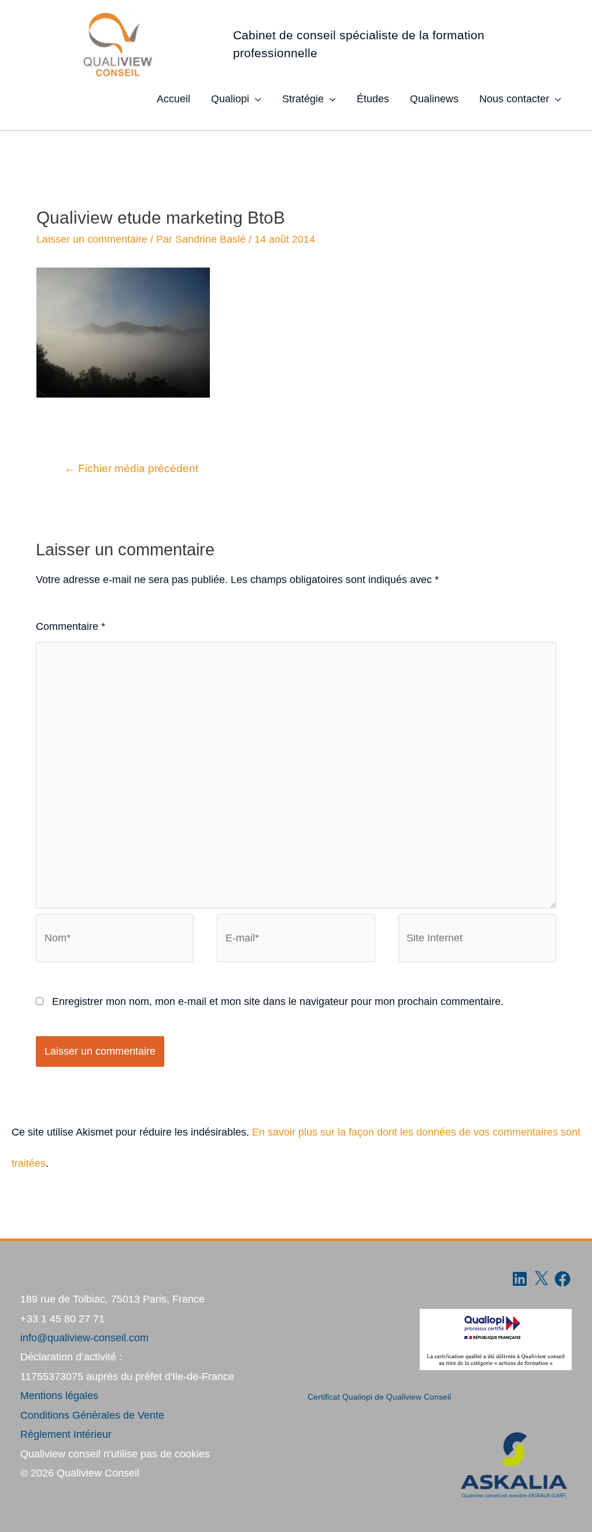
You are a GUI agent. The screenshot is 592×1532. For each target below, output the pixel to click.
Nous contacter (514, 99)
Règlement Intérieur (66, 1434)
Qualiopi (230, 99)
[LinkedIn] (519, 1279)
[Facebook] (562, 1279)
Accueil (173, 99)
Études (373, 99)
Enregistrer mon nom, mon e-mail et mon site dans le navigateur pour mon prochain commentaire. (278, 1001)
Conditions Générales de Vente (92, 1415)
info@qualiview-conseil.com (84, 1338)
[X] (541, 1279)
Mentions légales (59, 1395)
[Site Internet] (477, 940)
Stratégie (303, 99)
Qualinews (434, 99)
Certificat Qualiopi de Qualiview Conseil (379, 1397)
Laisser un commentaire (91, 239)
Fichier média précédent (131, 468)
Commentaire (70, 626)
